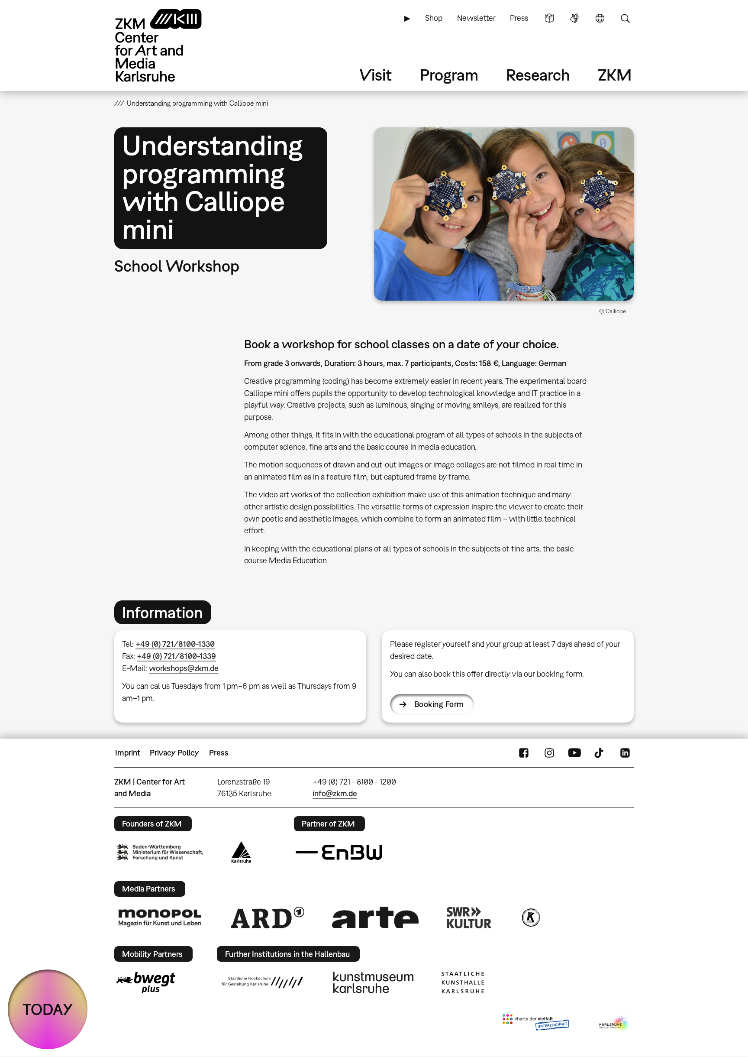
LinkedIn (625, 752)
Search (625, 18)
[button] (504, 214)
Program (449, 74)
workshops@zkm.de (184, 668)
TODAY (48, 1009)
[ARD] (267, 917)
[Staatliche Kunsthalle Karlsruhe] (463, 982)
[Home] (170, 45)
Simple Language (549, 18)
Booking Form (439, 704)
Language (600, 18)
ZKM (615, 74)
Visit (376, 74)
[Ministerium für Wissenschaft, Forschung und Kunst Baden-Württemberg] (159, 852)
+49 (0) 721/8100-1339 (176, 656)
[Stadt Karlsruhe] (241, 852)
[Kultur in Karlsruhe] (530, 917)
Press (519, 18)
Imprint (127, 752)
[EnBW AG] (339, 852)
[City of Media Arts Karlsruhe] (614, 1024)
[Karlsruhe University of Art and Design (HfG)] (262, 982)
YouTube (574, 752)
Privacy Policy (174, 752)
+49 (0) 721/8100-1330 (175, 643)
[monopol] (159, 917)
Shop (433, 18)
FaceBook (523, 752)
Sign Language (574, 18)
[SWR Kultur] (469, 917)
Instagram (549, 752)
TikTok (600, 752)
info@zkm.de (335, 793)
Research (538, 74)
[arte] (375, 917)
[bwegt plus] (145, 982)
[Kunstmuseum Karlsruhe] (373, 982)
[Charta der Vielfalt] (536, 1024)
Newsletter (476, 18)
